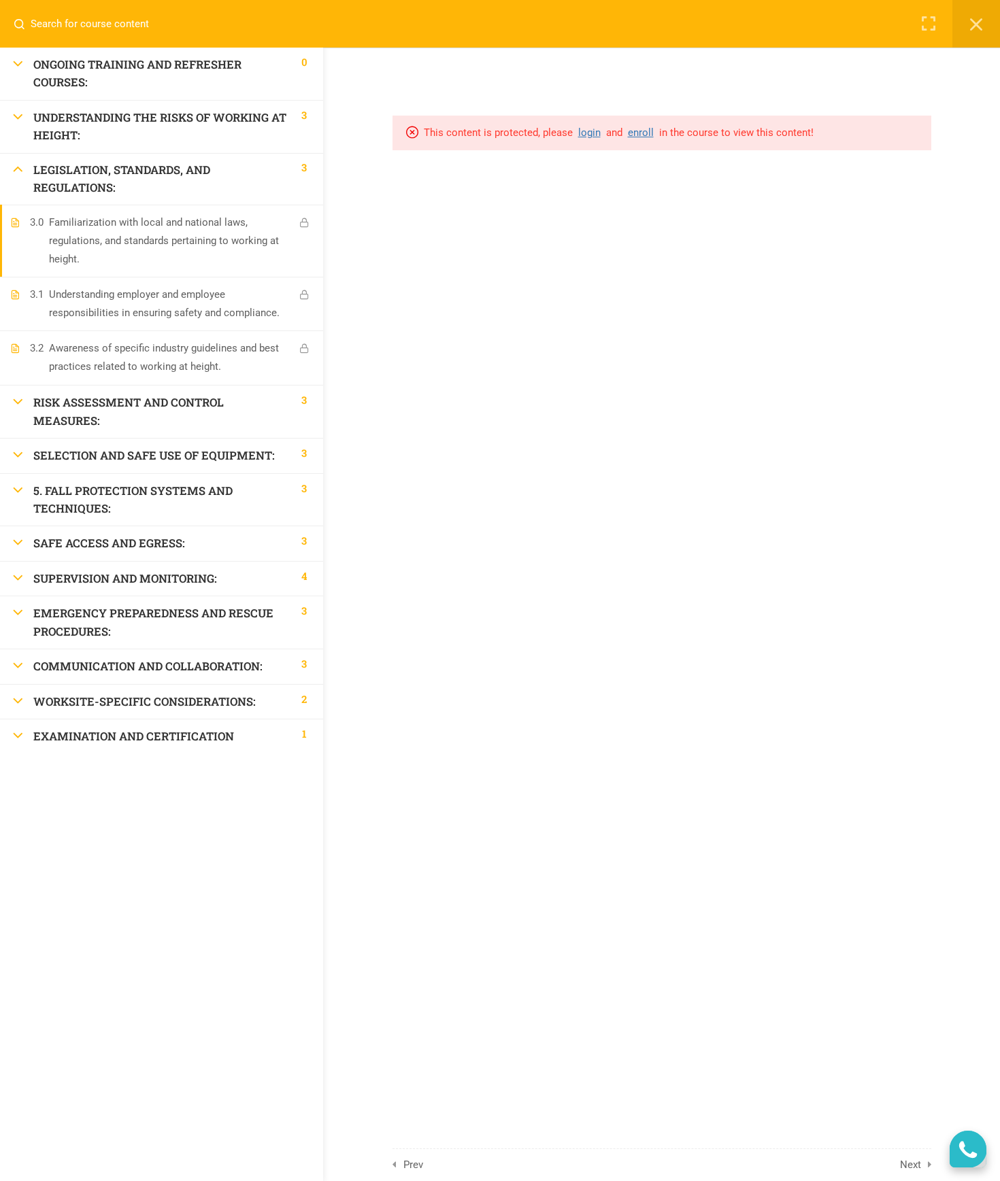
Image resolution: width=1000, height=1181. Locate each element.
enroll (641, 132)
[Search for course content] (24, 24)
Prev (413, 1165)
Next (910, 1165)
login (589, 132)
